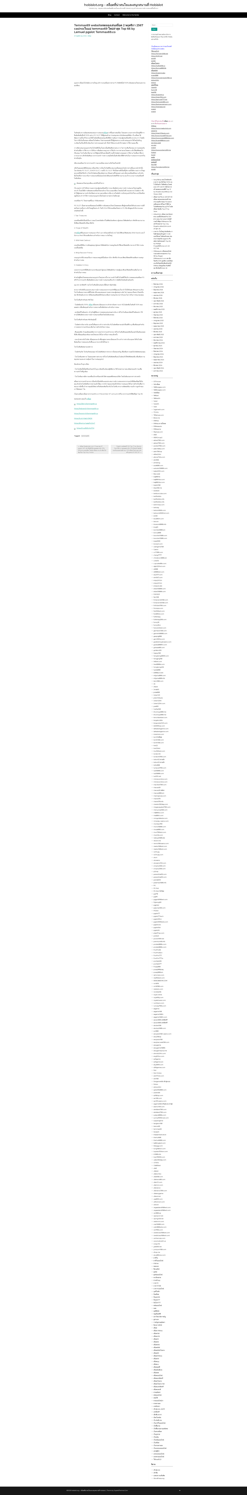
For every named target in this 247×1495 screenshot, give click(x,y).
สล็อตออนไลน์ (158, 1375)
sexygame (157, 1045)
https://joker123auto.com (160, 133)
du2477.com (158, 575)
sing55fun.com (159, 1056)
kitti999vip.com (159, 726)
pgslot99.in (158, 919)
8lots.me (157, 418)
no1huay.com (158, 855)
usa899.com (158, 1199)
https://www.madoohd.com (161, 128)
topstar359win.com (161, 1151)
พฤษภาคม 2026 (159, 292)
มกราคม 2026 (158, 304)
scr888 (156, 1031)
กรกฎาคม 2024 (159, 354)
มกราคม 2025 (158, 337)
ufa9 (155, 1168)
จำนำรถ (156, 1263)
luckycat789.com (160, 768)
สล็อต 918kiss (158, 1331)
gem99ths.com (159, 639)
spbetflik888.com (160, 1090)
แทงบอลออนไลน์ (159, 1454)
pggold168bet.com (160, 899)
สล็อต (89, 36)
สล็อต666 (157, 1345)
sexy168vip (157, 1037)
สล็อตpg (156, 1361)
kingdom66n (158, 720)
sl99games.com (159, 1067)
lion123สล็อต (158, 737)
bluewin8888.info (160, 524)
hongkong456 (159, 667)
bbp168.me (158, 488)
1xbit (155, 407)
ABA (155, 435)
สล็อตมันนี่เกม (158, 1370)
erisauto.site (158, 586)
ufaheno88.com (159, 1179)
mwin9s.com (158, 835)
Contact (117, 15)
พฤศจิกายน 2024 (159, 343)
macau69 (157, 787)
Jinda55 (156, 689)
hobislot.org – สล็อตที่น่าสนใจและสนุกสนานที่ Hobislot (123, 5)
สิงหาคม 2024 (158, 351)
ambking (157, 463)
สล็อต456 (157, 1336)
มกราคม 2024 (158, 371)
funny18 (154, 90)
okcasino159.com (160, 863)
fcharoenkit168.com (161, 600)
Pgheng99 (157, 902)
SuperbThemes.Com (121, 1490)
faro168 (153, 164)
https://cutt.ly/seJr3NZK (83, 418)
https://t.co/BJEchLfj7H (85, 428)
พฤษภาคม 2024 (159, 360)
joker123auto (158, 698)
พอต (155, 1308)
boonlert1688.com (160, 535)
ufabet (156, 1171)
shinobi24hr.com (160, 1053)
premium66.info (159, 941)
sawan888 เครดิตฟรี (160, 1020)
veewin (156, 1205)
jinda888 (157, 692)
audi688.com (158, 465)
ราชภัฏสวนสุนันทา (159, 1322)
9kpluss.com (158, 432)
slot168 (156, 1079)
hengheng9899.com (161, 656)
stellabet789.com (160, 1109)
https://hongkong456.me (160, 167)
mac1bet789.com (160, 785)
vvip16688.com (159, 1224)
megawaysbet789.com (162, 807)
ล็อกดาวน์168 (158, 1325)
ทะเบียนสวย (157, 1277)
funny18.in (157, 625)
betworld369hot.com (161, 513)
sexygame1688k (159, 1048)
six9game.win (158, 1062)
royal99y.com (158, 997)
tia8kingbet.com (160, 1143)
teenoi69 (157, 1126)
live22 (153, 155)
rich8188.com (158, 986)
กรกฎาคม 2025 (159, 320)
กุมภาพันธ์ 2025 (159, 334)
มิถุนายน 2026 (158, 290)
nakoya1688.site (159, 838)
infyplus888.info (159, 678)
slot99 (153, 58)
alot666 (156, 460)
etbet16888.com (160, 589)
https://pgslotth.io (157, 95)
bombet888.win (159, 530)
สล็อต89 (156, 1353)
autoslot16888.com (160, 468)
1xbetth (154, 87)
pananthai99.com (160, 874)
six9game (157, 1059)
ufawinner (157, 1196)
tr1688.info (157, 1154)
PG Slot (156, 888)
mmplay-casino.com (161, 821)
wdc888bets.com (160, 1227)
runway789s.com (160, 1006)
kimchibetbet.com (160, 717)
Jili (154, 684)
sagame (154, 131)
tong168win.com (160, 1149)
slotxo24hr (155, 80)
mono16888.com (160, 827)
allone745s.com (159, 457)
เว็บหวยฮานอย (158, 1445)
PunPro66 (157, 950)
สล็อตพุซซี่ (157, 1367)
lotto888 (157, 765)
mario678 (157, 799)
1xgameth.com (159, 409)
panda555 (157, 880)
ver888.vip (157, 1213)
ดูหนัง (153, 157)
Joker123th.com (159, 703)
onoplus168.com (160, 866)
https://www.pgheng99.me (161, 150)
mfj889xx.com (159, 813)
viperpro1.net (158, 1216)
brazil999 (157, 541)
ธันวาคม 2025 (158, 306)
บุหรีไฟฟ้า (157, 1291)
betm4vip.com (159, 505)
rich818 (156, 983)
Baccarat (157, 474)
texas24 (156, 1132)
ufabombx (157, 1174)
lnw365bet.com (159, 751)
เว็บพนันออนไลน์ (159, 1440)
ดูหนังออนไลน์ (155, 160)
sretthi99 (157, 1093)
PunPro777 (158, 955)
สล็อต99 (156, 1359)
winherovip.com (159, 1238)
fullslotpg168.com (160, 619)
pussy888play (159, 969)
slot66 (153, 61)
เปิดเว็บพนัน (157, 1417)
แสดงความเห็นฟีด (159, 1475)
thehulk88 (157, 1137)
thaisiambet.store (160, 1135)
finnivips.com (158, 608)
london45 (157, 754)
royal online (158, 995)
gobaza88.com (159, 647)
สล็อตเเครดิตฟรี (159, 1387)
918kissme (157, 429)
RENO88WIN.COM (160, 981)
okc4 (155, 857)
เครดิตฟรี (156, 1412)
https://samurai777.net (159, 99)
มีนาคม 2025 (158, 332)
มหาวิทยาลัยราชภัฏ (160, 1317)
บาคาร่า (156, 1283)
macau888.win (159, 793)
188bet (156, 395)
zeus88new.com (160, 1255)
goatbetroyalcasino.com (162, 642)
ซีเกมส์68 (156, 1269)
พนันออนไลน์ (158, 1305)
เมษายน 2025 (158, 329)
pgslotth (157, 930)
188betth (157, 398)
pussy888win (158, 972)
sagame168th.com (160, 1017)
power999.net (159, 939)
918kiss (153, 126)
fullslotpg (157, 617)
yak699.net (158, 1247)
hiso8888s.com (159, 664)
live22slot (157, 748)
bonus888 (157, 533)
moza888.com (159, 829)
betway (156, 507)
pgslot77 (157, 913)
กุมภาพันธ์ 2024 (159, 368)
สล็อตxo (156, 1364)
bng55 (156, 527)
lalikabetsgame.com (161, 729)
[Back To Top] (179, 1490)
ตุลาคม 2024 (158, 346)
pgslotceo (157, 925)
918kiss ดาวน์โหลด (160, 423)
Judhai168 (157, 709)
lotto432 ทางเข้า (159, 759)
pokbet (156, 936)
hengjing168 (158, 659)
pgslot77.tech (158, 916)
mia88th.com (158, 815)
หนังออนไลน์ (157, 1395)
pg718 (156, 894)
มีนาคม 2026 (158, 298)
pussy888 (154, 75)
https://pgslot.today (158, 73)
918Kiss (156, 421)
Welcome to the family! (130, 15)
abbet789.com (159, 440)
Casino (156, 549)
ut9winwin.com (159, 1202)
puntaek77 (158, 964)
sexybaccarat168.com (161, 1042)
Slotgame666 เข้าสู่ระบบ (162, 1081)
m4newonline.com (160, 779)
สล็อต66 (156, 1342)
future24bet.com (160, 628)
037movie (157, 381)
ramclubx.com (159, 975)
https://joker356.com (158, 97)
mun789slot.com (160, 832)
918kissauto (158, 426)
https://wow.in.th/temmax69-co (86, 413)
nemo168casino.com (161, 843)
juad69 (156, 706)
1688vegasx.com (160, 387)
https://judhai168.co (158, 66)
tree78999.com (159, 1157)
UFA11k (156, 1163)
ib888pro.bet (158, 673)
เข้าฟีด (156, 1473)
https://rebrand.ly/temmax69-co (86, 409)
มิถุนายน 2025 (158, 323)
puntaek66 (158, 961)
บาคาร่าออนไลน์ (159, 1289)
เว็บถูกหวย (157, 1434)
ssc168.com (158, 1098)
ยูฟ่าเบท (156, 1319)
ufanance (157, 1188)
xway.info (157, 1244)
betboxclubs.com (160, 493)
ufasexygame (158, 1193)
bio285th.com (159, 519)
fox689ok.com (159, 614)
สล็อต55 (156, 1339)
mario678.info (158, 801)
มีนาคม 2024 (158, 365)
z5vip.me (157, 1252)
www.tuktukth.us (160, 1241)
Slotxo (156, 1084)
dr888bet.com (159, 572)
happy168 (157, 653)
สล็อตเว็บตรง (155, 63)
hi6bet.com (158, 661)
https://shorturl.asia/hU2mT (84, 423)
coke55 (156, 561)
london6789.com (160, 757)
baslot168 (157, 485)
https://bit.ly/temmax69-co (87, 404)
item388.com (158, 681)
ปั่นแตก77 (157, 1300)
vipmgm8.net (158, 1219)
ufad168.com (158, 1177)
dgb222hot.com (159, 566)
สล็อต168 (156, 1333)
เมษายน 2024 (158, 362)
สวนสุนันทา (157, 1392)
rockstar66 (157, 992)
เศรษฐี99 (156, 1451)
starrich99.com (159, 1107)
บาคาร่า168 (157, 1286)
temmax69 (85, 436)
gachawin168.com (160, 631)
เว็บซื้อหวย (157, 1426)
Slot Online (158, 1073)
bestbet (156, 491)
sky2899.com (158, 1065)
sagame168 (158, 1011)
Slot (155, 1070)
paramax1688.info (160, 883)
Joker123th (158, 701)
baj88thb (157, 477)
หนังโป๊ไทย (154, 85)
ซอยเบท (156, 1266)
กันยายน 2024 (158, 348)
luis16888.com (159, 771)
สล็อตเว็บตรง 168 (159, 1384)
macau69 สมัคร (159, 790)
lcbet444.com (159, 734)
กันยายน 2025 (158, 315)
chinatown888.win (160, 558)
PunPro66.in (158, 953)
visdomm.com (159, 1221)
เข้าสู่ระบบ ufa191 (159, 1409)
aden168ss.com (159, 449)
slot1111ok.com (159, 1076)
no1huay (157, 852)
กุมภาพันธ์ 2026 (159, 301)
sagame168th (158, 1014)
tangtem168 (158, 1123)
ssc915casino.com (160, 1101)
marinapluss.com (160, 796)
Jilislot (156, 687)
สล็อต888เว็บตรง (159, 1350)
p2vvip (156, 871)
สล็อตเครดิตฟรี (158, 1378)
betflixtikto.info (159, 499)
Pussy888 (157, 967)
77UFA (156, 412)
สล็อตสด (156, 1373)
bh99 (155, 516)
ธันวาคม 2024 (158, 340)
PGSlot (156, 911)
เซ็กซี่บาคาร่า (158, 1415)
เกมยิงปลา (157, 1406)
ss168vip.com (158, 1095)
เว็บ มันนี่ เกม (158, 1420)
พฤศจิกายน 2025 (159, 309)
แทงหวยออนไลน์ (159, 1457)
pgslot (153, 109)
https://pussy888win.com (160, 140)
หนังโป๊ (156, 1398)
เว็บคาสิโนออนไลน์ (159, 1423)
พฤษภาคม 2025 (159, 326)
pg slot (153, 145)
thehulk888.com (160, 1140)
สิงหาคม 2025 (158, 318)
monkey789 (158, 824)
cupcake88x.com (160, 563)
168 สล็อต (157, 384)
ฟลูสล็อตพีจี (157, 1314)
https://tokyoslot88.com (160, 102)
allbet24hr (157, 454)
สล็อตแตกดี (157, 1389)
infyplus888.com (160, 675)
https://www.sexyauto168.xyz (161, 78)
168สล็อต (156, 393)
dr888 (156, 569)
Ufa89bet (157, 1165)
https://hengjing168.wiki (159, 54)
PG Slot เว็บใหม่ (159, 891)
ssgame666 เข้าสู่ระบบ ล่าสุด (163, 1104)
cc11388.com (158, 552)
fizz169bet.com (159, 611)
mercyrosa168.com (160, 810)
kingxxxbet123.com (160, 723)
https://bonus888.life (158, 68)
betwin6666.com (160, 510)
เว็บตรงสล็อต (158, 1431)
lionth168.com (159, 740)
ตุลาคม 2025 (158, 312)
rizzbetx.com (158, 989)
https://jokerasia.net (158, 107)
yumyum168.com (160, 1249)
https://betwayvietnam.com (161, 104)
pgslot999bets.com (161, 922)
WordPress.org (159, 1478)
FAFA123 (157, 594)
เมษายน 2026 (158, 295)
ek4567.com (158, 577)
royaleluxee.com (160, 1000)
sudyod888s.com (160, 1115)
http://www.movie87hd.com (161, 136)
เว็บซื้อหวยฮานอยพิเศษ (161, 1429)
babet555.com (159, 471)
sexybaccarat (156, 143)
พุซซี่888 (156, 1311)
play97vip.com (159, 933)
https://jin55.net (156, 56)
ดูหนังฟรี (154, 162)
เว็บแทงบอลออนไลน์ (160, 1448)
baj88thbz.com (159, 479)
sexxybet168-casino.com (162, 1034)
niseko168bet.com (160, 846)
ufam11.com (158, 1182)
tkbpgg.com (158, 1146)
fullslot (153, 152)
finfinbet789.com (160, 605)
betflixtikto (157, 496)
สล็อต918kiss (158, 1356)
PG (155, 885)
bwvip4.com (158, 544)
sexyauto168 (158, 1039)
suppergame (158, 1121)
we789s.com (158, 1230)
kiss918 (153, 92)
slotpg (153, 83)
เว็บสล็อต (156, 1443)
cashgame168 (159, 547)
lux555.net (157, 776)
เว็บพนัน (156, 1437)
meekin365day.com (161, 804)
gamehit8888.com (160, 633)
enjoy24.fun (158, 580)
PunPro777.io (158, 958)
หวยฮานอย (157, 1403)
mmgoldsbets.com (160, 818)
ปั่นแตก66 (157, 1297)
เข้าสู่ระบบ (157, 1470)
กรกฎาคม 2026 (159, 287)
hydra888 (157, 670)
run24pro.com (159, 1003)
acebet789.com (159, 446)
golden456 (157, 650)
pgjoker (156, 905)
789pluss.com (159, 415)
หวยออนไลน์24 (158, 1401)
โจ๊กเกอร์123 (155, 51)
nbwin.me (157, 841)
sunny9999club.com (161, 1118)
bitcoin (156, 521)
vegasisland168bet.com (162, 1207)
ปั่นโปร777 (157, 1303)
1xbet (155, 401)
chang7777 (158, 555)
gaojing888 (158, 636)
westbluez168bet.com (162, 1233)
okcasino (157, 860)
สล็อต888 (154, 70)
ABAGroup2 (158, 437)
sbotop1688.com (160, 1028)
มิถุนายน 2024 (158, 357)
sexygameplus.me (160, 1051)
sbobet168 (157, 1025)
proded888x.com (160, 944)
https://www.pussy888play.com (162, 138)
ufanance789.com (160, 1191)
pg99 (155, 897)
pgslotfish (157, 927)
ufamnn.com (158, 1185)
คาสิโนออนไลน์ (158, 1261)
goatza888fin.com (160, 645)
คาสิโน (156, 1258)
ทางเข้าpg (157, 1280)
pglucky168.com (159, 908)
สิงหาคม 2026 (158, 284)
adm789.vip (158, 451)
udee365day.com (160, 1160)
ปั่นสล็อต (156, 1294)
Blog (109, 15)
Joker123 (157, 695)
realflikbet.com (159, 978)
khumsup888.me (160, 712)
